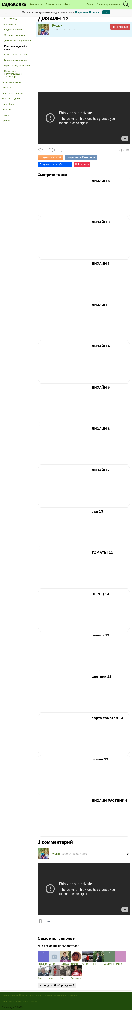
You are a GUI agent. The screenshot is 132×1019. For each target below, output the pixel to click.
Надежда (64, 964)
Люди (67, 4)
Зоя (61, 978)
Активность (36, 4)
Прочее (6, 120)
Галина (118, 964)
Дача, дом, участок (12, 93)
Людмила (42, 964)
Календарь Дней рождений (57, 985)
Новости (6, 87)
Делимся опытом (11, 82)
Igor (94, 964)
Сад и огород (9, 18)
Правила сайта (10, 995)
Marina (52, 978)
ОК (106, 12)
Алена (85, 964)
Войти (90, 4)
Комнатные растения (16, 54)
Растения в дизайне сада (16, 47)
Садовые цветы (13, 29)
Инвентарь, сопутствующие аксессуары (13, 74)
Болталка (7, 109)
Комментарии (53, 4)
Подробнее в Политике (87, 12)
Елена (52, 964)
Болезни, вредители (15, 60)
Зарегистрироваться (108, 4)
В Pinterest (82, 164)
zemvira (74, 964)
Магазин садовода (12, 98)
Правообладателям (30, 995)
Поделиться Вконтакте (80, 157)
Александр (76, 978)
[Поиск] (126, 4)
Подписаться (120, 26)
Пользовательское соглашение (59, 995)
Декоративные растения (18, 40)
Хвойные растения (14, 35)
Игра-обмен (8, 104)
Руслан (57, 25)
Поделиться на (55, 164)
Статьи (5, 115)
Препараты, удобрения (17, 65)
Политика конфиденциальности (19, 1001)
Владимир (109, 964)
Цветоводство (9, 24)
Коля (40, 978)
